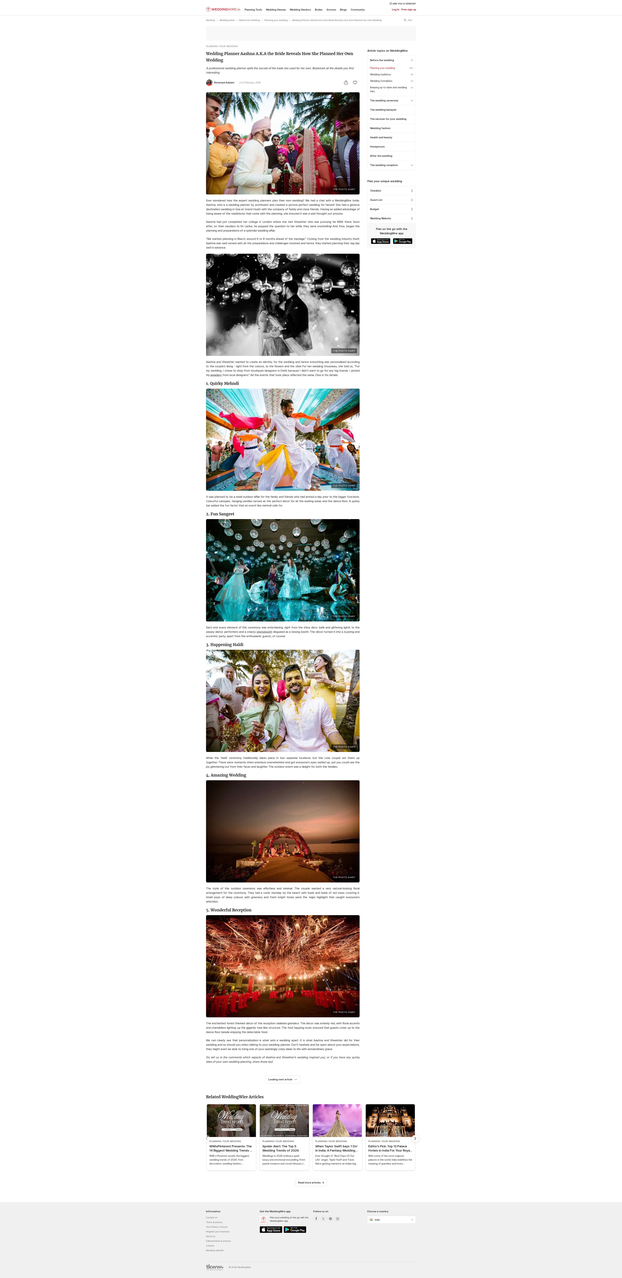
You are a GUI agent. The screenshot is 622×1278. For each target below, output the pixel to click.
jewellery (216, 375)
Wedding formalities (381, 81)
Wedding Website (380, 218)
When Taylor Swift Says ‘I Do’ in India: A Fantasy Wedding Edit (336, 1148)
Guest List (376, 200)
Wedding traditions (380, 74)
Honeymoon (377, 146)
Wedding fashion (380, 128)
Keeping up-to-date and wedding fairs (388, 89)
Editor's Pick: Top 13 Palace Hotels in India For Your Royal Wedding (389, 1148)
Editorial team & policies (218, 1241)
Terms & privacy (214, 1222)
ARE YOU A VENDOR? (404, 3)
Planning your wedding (276, 20)
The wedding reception (384, 165)
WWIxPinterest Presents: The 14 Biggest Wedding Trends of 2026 (231, 1148)
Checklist (375, 190)
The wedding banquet (383, 109)
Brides (319, 9)
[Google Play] (295, 1232)
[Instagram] (337, 1219)
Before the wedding (249, 20)
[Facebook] (316, 1219)
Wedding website (215, 1250)
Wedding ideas (227, 20)
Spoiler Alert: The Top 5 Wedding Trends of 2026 (280, 1148)
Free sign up (408, 9)
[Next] (415, 1138)
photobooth (264, 632)
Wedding (211, 20)
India (377, 1219)
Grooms (331, 9)
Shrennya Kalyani (224, 82)
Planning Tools (253, 9)
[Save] (355, 82)
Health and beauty (381, 137)
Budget (374, 209)
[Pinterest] (330, 1219)
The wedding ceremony (384, 100)
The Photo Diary (344, 189)
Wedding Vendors (300, 9)
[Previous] (206, 1138)
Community (358, 9)
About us (210, 1236)
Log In (395, 9)
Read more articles (309, 1182)
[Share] (346, 82)
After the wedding (381, 156)
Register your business (218, 1231)
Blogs (343, 9)
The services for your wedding (388, 119)
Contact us (211, 1217)
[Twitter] (323, 1219)
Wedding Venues (276, 9)
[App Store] (271, 1232)
